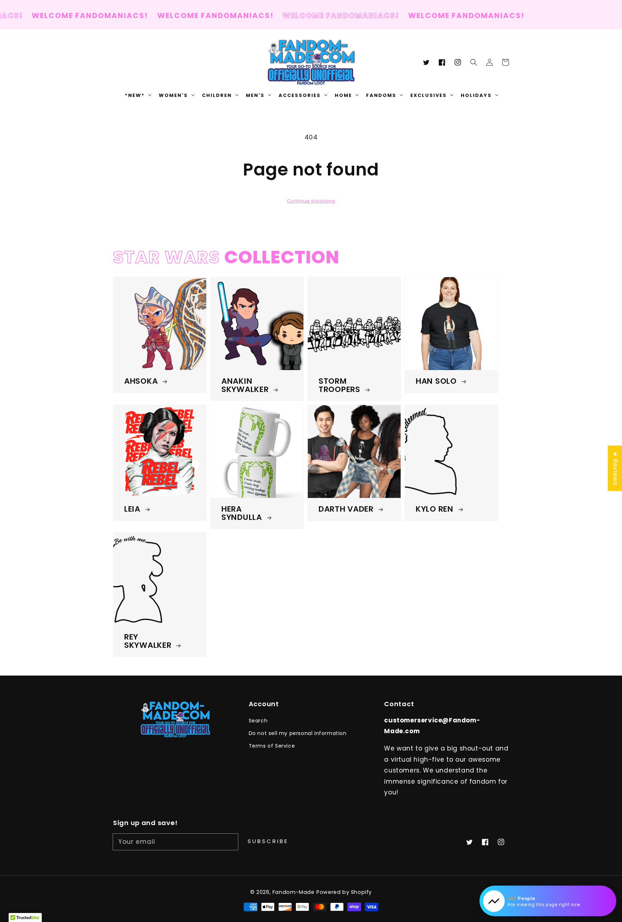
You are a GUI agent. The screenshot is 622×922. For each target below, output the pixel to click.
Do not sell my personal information (298, 733)
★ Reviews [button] (615, 468)
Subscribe (268, 841)
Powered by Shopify (344, 892)
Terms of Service (272, 745)
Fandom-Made (293, 892)
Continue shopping (311, 200)
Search (258, 720)
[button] (474, 62)
